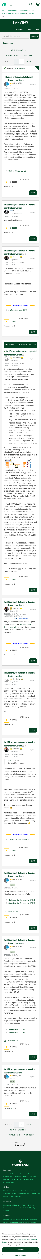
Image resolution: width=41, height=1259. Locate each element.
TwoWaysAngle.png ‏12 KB (19, 839)
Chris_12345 (32, 344)
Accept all (20, 1249)
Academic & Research (10, 1174)
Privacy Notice (22, 1239)
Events (7, 1210)
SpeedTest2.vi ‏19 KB (16, 1029)
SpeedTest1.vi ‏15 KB (16, 1032)
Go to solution (19, 69)
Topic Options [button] (8, 43)
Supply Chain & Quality (27, 1208)
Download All (12, 911)
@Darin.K (11, 760)
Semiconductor (28, 1179)
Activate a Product (16, 1222)
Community (12, 11)
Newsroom (14, 1208)
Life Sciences (16, 1179)
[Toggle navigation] (11, 5)
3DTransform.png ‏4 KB (17, 310)
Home (4, 11)
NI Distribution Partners (10, 1191)
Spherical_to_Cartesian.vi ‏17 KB (21, 903)
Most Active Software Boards (14, 13)
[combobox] (15, 36)
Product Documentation (20, 1219)
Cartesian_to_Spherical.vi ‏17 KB (21, 900)
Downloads (6, 1219)
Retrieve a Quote (10, 1193)
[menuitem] (31, 4)
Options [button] (32, 84)
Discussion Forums (26, 11)
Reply (33, 192)
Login (29, 29)
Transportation (9, 1182)
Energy (25, 1176)
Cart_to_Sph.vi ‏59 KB (17, 171)
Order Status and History (29, 1191)
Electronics (17, 1176)
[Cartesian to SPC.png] (17, 463)
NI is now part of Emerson (11, 1205)
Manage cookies (20, 1255)
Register (19, 29)
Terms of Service (23, 1193)
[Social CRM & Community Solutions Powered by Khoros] (20, 1145)
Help (37, 29)
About (24, 1205)
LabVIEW (31, 13)
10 (11, 1108)
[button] (6, 182)
